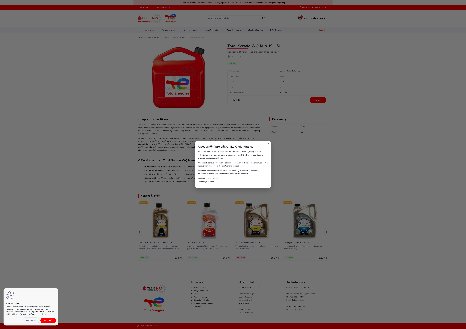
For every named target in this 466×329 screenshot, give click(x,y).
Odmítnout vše (30, 320)
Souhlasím (48, 320)
